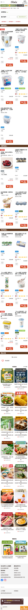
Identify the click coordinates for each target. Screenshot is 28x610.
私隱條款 (16, 590)
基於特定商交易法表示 (6, 593)
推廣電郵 (16, 568)
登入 (3, 2)
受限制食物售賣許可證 (19, 577)
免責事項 (3, 572)
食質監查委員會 (4, 575)
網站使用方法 (17, 566)
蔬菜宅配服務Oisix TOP (5, 8)
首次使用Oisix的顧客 (6, 566)
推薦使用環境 (17, 575)
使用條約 (16, 570)
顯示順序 (3, 17)
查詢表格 (3, 570)
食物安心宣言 (17, 572)
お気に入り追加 (2, 62)
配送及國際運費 (4, 568)
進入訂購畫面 (24, 608)
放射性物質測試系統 (6, 577)
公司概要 (3, 590)
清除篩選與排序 (22, 16)
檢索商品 (25, 2)
